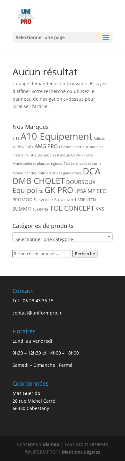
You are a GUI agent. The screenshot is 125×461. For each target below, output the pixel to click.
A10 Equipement (56, 136)
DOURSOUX (81, 182)
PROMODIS (24, 200)
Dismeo (51, 444)
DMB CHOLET (39, 181)
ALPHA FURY (23, 147)
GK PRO (59, 190)
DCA (92, 171)
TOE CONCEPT (72, 208)
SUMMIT (22, 208)
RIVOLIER (45, 200)
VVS (100, 208)
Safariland (65, 200)
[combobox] (63, 236)
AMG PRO (46, 146)
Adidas (99, 138)
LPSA (80, 191)
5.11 (16, 138)
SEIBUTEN (87, 200)
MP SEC (97, 191)
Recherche (85, 253)
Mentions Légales (81, 452)
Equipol (25, 190)
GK (40, 191)
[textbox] (62, 239)
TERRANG (40, 209)
